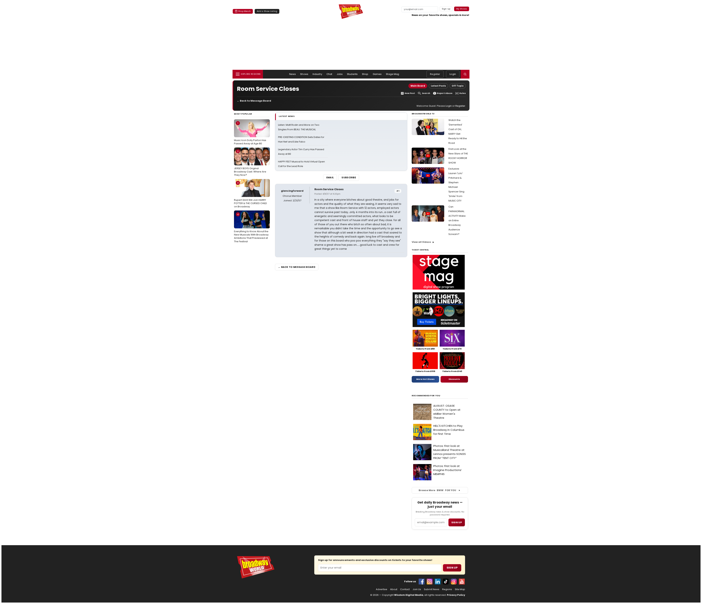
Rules (462, 93)
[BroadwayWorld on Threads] (453, 581)
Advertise (381, 589)
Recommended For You (426, 395)
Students (352, 74)
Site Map (460, 589)
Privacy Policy (456, 595)
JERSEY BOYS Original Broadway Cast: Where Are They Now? (250, 163)
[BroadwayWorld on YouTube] (461, 581)
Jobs (340, 74)
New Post (410, 93)
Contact (405, 589)
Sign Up (452, 567)
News (292, 74)
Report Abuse (444, 93)
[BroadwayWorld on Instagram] (429, 581)
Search (426, 93)
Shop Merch (244, 11)
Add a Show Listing (267, 11)
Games (377, 74)
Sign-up (446, 8)
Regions (447, 589)
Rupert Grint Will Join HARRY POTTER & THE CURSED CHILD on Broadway (250, 194)
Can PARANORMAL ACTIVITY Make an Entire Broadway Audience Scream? (457, 220)
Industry (317, 74)
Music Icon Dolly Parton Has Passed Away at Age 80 (250, 133)
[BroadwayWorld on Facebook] (421, 581)
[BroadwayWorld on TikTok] (445, 581)
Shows (304, 74)
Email (330, 177)
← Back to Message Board (254, 100)
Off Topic (458, 85)
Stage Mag (392, 74)
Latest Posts (438, 85)
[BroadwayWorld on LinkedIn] (437, 581)
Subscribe (348, 177)
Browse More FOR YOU (437, 490)
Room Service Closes (329, 189)
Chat (329, 74)
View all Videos (421, 242)
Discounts (454, 379)
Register (435, 74)
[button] (465, 74)
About (393, 589)
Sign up (456, 522)
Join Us (417, 589)
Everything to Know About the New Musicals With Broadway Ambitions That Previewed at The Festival (251, 228)
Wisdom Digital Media (408, 595)
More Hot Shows (425, 379)
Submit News (431, 589)
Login (453, 74)
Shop (365, 74)
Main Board (418, 85)
